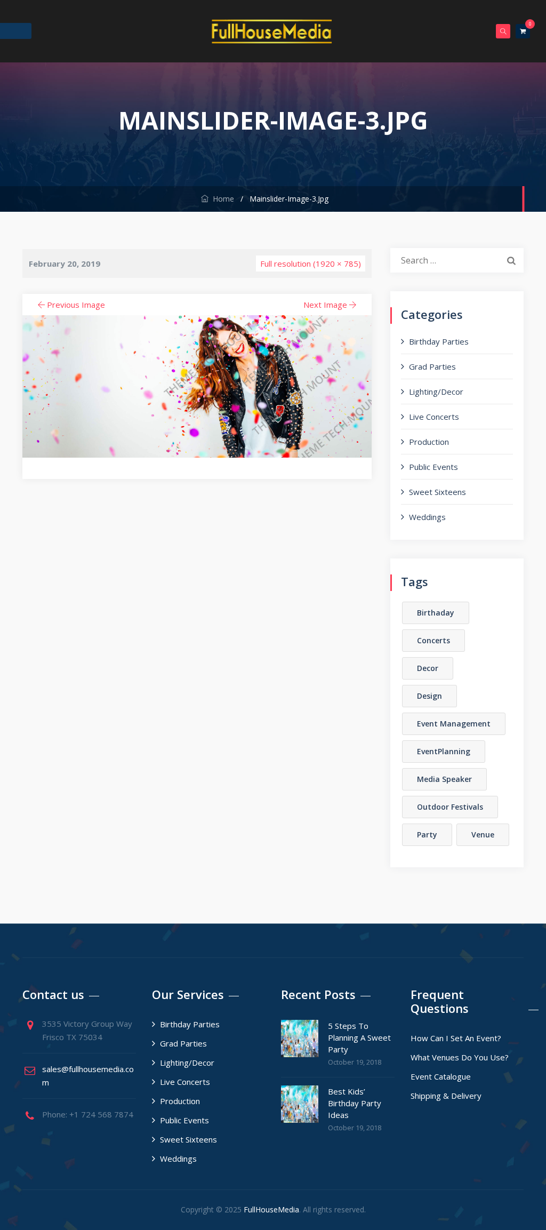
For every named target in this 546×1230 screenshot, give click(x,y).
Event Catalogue (441, 1076)
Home (221, 199)
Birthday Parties (439, 341)
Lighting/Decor (436, 391)
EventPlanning (443, 751)
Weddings (427, 517)
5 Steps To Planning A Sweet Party (359, 1037)
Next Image (325, 304)
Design (429, 696)
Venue (482, 834)
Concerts (433, 640)
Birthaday (435, 613)
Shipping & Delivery (446, 1095)
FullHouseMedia (271, 1209)
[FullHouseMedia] (271, 31)
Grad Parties (432, 366)
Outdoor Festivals (450, 807)
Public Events (433, 466)
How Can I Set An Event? (456, 1038)
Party (427, 834)
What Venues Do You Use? (460, 1057)
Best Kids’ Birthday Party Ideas (354, 1103)
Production (429, 441)
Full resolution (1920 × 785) (310, 263)
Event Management (454, 723)
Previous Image (76, 304)
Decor (427, 668)
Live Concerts (434, 416)
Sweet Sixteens (437, 491)
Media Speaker (444, 779)
